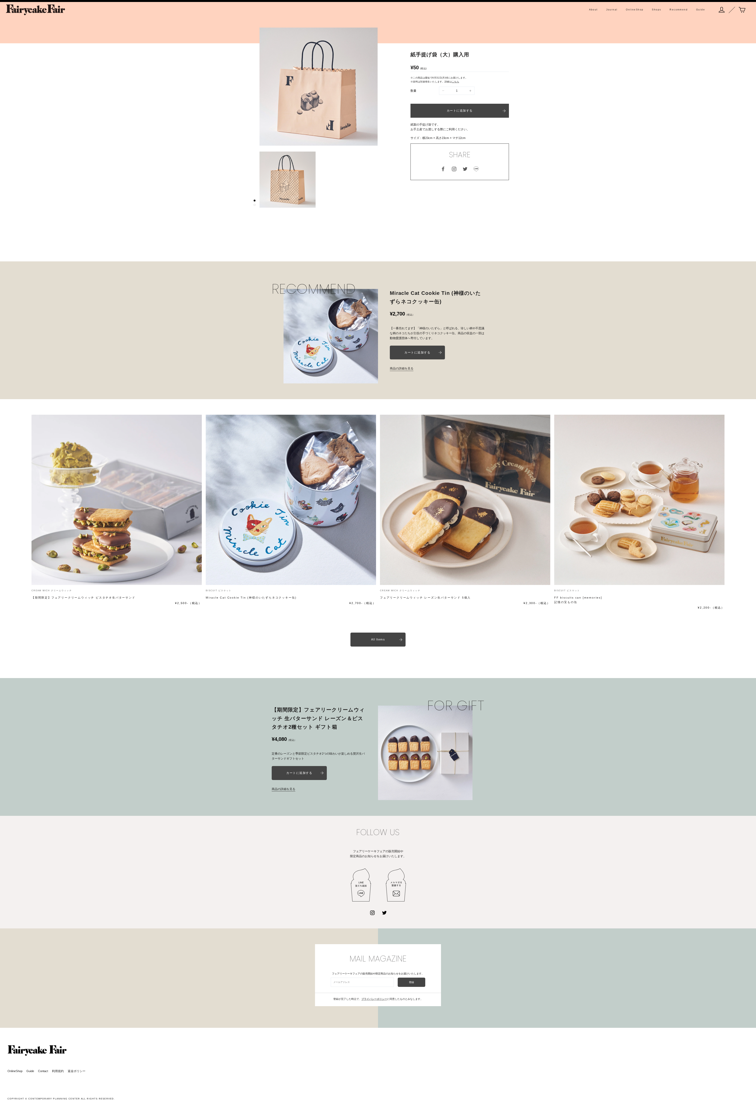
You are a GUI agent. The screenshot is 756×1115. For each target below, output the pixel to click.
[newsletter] (396, 885)
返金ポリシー (76, 1071)
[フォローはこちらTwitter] (465, 169)
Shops (656, 9)
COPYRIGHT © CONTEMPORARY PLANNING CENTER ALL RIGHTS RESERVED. (61, 1098)
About (593, 9)
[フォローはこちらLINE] (476, 169)
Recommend (679, 9)
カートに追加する (460, 110)
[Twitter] (384, 913)
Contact (43, 1071)
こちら (455, 81)
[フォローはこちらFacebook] (443, 169)
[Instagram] (372, 913)
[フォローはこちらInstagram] (454, 169)
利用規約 (58, 1071)
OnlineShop (634, 9)
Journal (612, 9)
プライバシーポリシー (374, 998)
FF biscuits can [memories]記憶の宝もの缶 (578, 600)
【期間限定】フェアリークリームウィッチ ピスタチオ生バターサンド (83, 597)
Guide (700, 9)
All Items (378, 639)
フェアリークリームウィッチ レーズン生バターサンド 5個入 (425, 597)
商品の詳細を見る (401, 368)
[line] (361, 885)
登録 (411, 982)
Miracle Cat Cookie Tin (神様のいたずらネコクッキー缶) (251, 597)
